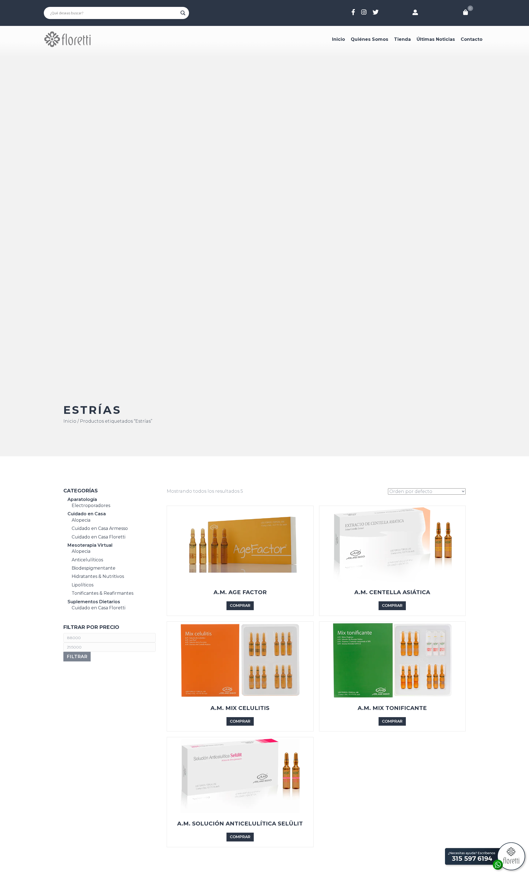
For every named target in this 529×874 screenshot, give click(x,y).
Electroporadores (91, 505)
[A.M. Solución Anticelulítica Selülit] (240, 775)
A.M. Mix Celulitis (239, 708)
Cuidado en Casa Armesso (100, 528)
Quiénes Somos (369, 39)
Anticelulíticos (87, 559)
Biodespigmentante (93, 568)
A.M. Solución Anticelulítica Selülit (240, 823)
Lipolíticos (82, 585)
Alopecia (81, 520)
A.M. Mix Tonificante (392, 708)
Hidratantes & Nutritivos (98, 576)
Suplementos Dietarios (94, 601)
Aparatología (82, 499)
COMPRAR (240, 605)
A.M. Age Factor (240, 592)
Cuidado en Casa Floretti (98, 537)
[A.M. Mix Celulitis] (240, 660)
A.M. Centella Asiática (392, 592)
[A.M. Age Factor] (240, 544)
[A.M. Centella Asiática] (392, 544)
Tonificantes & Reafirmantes (102, 593)
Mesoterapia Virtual (90, 545)
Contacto (471, 39)
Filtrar (77, 656)
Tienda (402, 39)
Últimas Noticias (436, 39)
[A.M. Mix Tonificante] (392, 660)
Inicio (338, 39)
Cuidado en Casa (87, 514)
